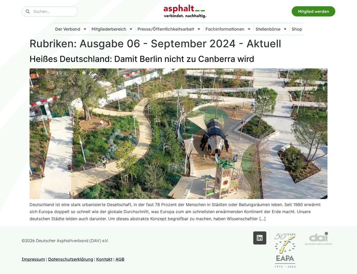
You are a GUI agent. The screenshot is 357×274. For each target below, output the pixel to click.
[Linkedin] (259, 237)
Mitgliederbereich (108, 29)
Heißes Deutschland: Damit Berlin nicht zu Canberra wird (142, 59)
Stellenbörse (268, 29)
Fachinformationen (224, 29)
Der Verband (67, 29)
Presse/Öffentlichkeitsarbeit (165, 29)
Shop (297, 29)
